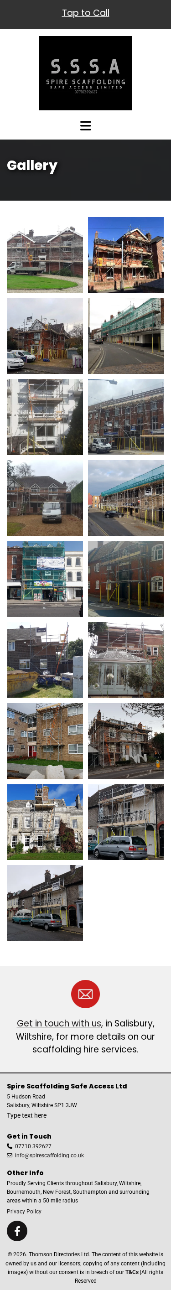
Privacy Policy (24, 1211)
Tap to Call (85, 13)
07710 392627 (33, 1146)
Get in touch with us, (60, 1023)
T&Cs (132, 1272)
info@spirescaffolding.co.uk (49, 1155)
